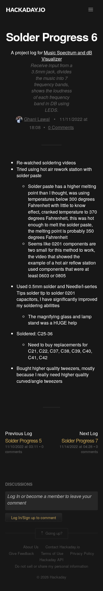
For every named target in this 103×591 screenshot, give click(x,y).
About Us (31, 546)
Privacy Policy (82, 553)
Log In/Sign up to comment (33, 517)
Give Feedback (21, 553)
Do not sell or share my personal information (51, 566)
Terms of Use (52, 553)
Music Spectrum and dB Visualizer (66, 55)
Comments (61, 127)
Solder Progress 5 (23, 440)
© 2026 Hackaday (51, 577)
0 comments (89, 449)
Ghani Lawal (37, 119)
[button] (90, 9)
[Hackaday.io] (26, 9)
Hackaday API (51, 559)
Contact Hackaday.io (62, 546)
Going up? (53, 533)
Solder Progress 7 (80, 440)
